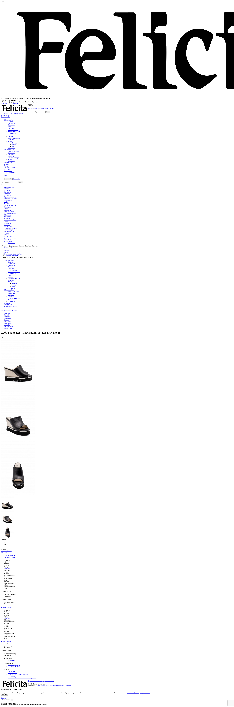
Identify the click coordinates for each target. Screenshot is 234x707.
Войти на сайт (5, 115)
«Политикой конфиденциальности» (138, 693)
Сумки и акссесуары (10, 228)
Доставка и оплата (10, 167)
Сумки (6, 164)
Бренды (6, 166)
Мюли (14, 144)
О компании (8, 171)
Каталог (6, 252)
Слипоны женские (14, 138)
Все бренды (8, 328)
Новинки (7, 225)
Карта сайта (12, 179)
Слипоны (11, 156)
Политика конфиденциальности (18, 674)
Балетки (10, 121)
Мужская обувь (9, 149)
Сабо (9, 135)
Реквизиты (11, 172)
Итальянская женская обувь (13, 254)
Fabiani (6, 315)
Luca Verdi (7, 321)
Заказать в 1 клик (6, 551)
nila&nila (7, 325)
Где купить (7, 169)
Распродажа (8, 162)
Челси (13, 146)
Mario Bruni (8, 323)
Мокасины (11, 153)
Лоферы (14, 143)
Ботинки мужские (13, 151)
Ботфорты (11, 128)
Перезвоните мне (18, 113)
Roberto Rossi (8, 326)
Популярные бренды (9, 310)
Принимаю (4, 694)
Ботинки (10, 126)
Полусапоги (12, 133)
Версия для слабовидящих (10, 103)
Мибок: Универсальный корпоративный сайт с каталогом (54, 685)
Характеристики (9, 555)
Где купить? (12, 676)
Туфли (10, 141)
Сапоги (10, 136)
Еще (5, 175)
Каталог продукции (14, 665)
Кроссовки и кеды (13, 130)
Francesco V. (8, 316)
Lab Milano (7, 318)
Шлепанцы (11, 148)
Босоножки (11, 123)
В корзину (4, 552)
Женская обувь (9, 120)
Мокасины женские (14, 131)
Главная (6, 250)
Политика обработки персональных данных (22, 678)
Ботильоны (11, 125)
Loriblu (6, 320)
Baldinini (7, 313)
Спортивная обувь (13, 158)
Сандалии (11, 154)
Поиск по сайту (13, 673)
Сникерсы (11, 139)
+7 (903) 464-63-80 (6, 113)
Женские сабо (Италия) (11, 255)
